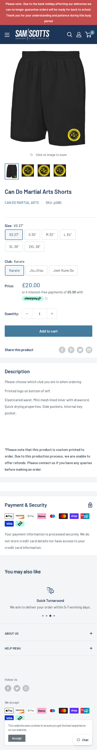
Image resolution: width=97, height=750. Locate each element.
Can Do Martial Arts (22, 203)
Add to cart (48, 331)
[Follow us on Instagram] (26, 688)
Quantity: (12, 314)
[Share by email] (89, 349)
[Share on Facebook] (62, 349)
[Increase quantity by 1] (52, 314)
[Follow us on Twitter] (17, 688)
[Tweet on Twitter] (80, 349)
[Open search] (69, 34)
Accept (17, 738)
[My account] (79, 34)
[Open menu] (7, 35)
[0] (88, 34)
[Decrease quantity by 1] (27, 314)
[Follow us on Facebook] (8, 688)
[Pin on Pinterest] (71, 349)
